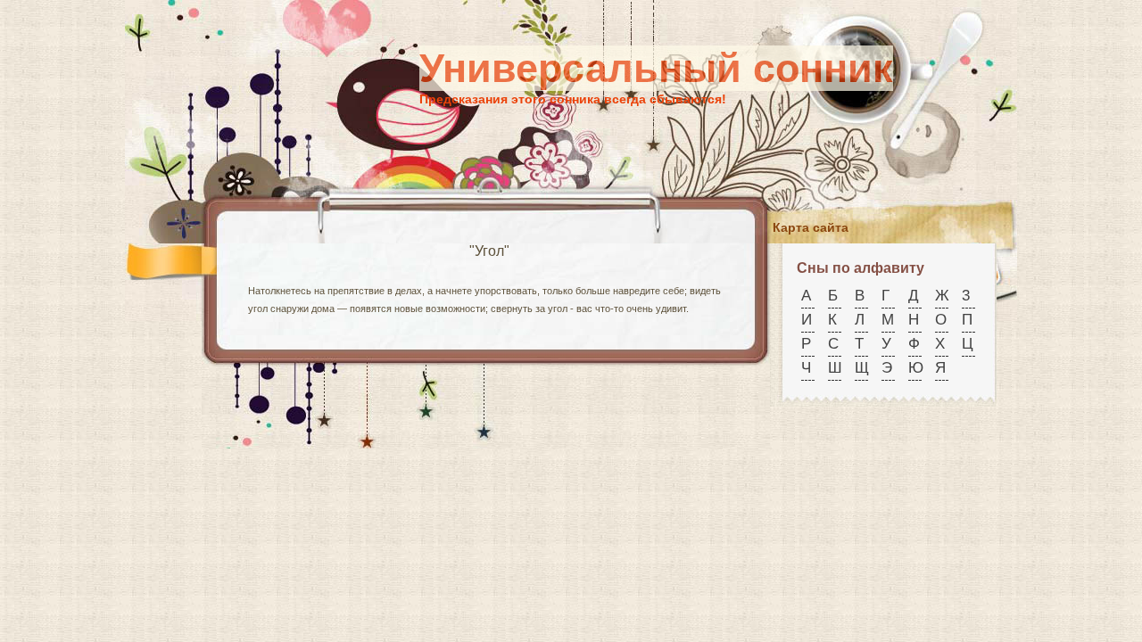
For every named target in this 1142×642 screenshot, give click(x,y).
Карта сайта (810, 227)
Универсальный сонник (656, 68)
